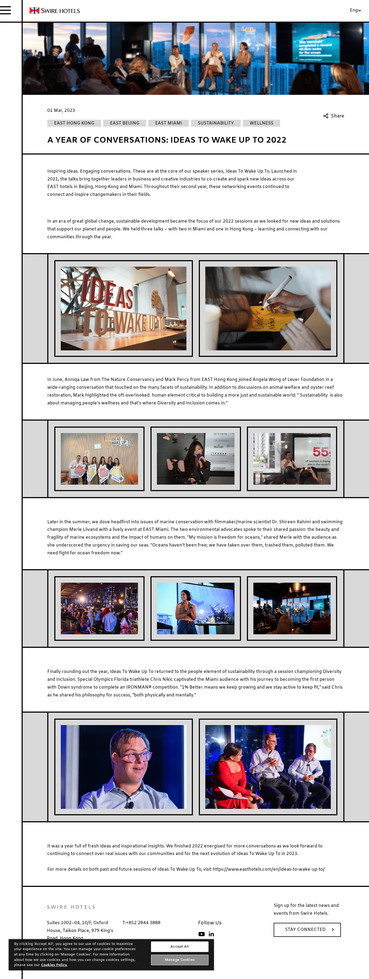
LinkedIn (211, 934)
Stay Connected (305, 930)
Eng (354, 10)
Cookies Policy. (54, 965)
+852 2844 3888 (143, 923)
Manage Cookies (180, 960)
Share (337, 116)
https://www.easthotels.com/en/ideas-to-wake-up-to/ (269, 869)
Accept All (179, 946)
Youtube (201, 934)
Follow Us (210, 923)
